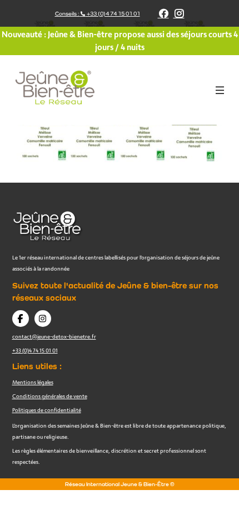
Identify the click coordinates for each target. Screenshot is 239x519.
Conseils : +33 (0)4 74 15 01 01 (97, 14)
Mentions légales (32, 382)
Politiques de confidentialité (46, 410)
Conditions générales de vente (49, 396)
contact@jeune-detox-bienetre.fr (54, 336)
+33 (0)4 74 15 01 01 (35, 350)
